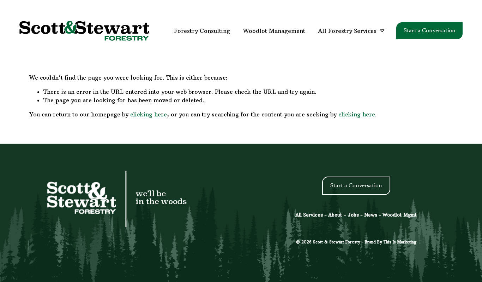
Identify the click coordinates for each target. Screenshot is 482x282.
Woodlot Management (274, 30)
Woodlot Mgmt (399, 215)
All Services (309, 215)
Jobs (353, 215)
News (370, 215)
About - (338, 215)
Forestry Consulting (202, 30)
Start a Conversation (430, 31)
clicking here (148, 114)
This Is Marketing (400, 242)
